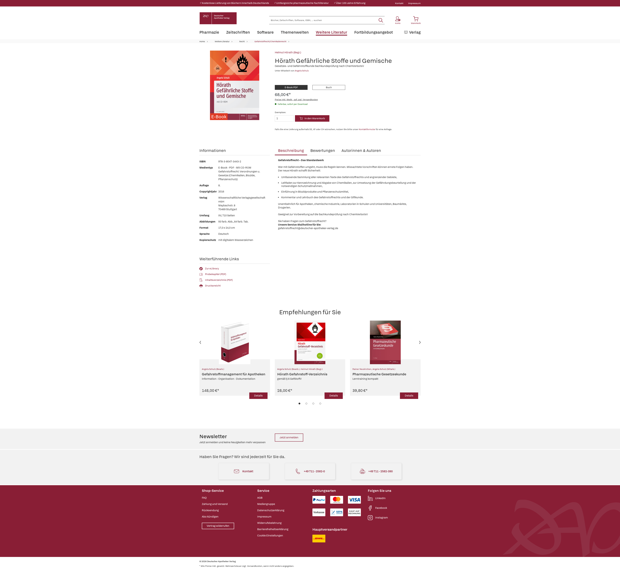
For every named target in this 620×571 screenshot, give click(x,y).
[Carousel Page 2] (306, 403)
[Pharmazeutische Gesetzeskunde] (385, 342)
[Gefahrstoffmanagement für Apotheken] (234, 342)
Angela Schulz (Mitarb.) (383, 369)
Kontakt (399, 3)
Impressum (414, 3)
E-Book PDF (291, 87)
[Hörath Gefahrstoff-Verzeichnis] (310, 342)
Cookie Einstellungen (270, 535)
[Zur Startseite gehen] (218, 18)
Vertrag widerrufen (218, 526)
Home (202, 41)
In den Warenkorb (315, 118)
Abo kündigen (210, 516)
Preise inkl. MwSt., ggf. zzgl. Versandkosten (296, 99)
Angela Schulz (302, 70)
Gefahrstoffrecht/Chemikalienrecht (270, 41)
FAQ (204, 497)
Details (258, 395)
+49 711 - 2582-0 (314, 471)
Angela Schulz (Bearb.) (213, 369)
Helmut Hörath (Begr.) (288, 52)
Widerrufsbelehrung (269, 523)
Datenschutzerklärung (270, 510)
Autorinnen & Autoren (361, 150)
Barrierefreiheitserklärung (272, 529)
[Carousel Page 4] (320, 403)
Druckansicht (213, 285)
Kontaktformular (367, 129)
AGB (260, 497)
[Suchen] (381, 20)
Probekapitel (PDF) (215, 274)
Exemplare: (280, 112)
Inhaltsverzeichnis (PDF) (219, 280)
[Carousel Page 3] (313, 403)
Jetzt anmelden (289, 437)
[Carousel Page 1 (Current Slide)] (299, 403)
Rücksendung (210, 510)
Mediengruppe (266, 504)
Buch (329, 87)
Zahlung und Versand (215, 504)
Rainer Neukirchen (361, 369)
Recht (242, 41)
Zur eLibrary (212, 268)
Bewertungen (322, 150)
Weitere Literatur (222, 41)
